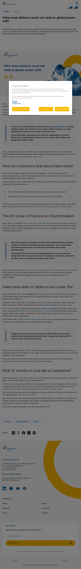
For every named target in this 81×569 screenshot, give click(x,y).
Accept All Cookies (62, 109)
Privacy (15, 101)
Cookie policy (17, 103)
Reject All (46, 109)
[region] (40, 98)
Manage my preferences (20, 109)
